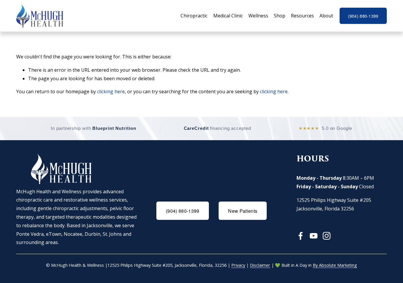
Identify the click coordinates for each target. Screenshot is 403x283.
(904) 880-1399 (363, 16)
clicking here (111, 91)
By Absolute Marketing (335, 265)
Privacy (238, 265)
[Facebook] (300, 236)
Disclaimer (260, 265)
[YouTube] (313, 236)
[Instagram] (326, 236)
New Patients (242, 210)
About (326, 15)
